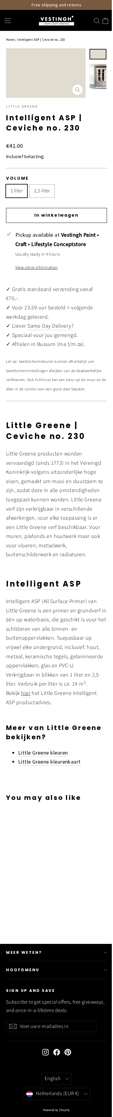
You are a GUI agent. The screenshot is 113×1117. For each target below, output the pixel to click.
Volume (17, 178)
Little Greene (22, 106)
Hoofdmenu (22, 969)
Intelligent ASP (43, 583)
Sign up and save (30, 990)
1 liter (17, 190)
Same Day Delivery (49, 326)
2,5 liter (42, 190)
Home (10, 40)
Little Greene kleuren (43, 752)
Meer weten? (24, 952)
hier (25, 693)
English (53, 1078)
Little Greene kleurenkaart (49, 761)
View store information (36, 267)
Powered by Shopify (56, 1110)
